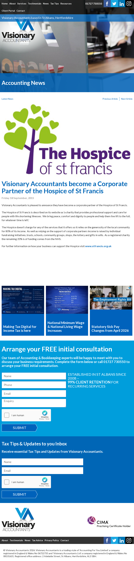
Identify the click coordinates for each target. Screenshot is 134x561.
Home (5, 3)
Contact (21, 10)
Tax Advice (37, 540)
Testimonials (34, 3)
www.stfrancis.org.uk (98, 246)
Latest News (7, 99)
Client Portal (8, 10)
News (46, 3)
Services (21, 3)
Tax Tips (54, 3)
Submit (19, 427)
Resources (66, 3)
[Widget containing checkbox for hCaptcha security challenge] (26, 415)
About (12, 3)
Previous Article (110, 99)
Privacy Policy (52, 540)
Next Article (126, 99)
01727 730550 (93, 3)
